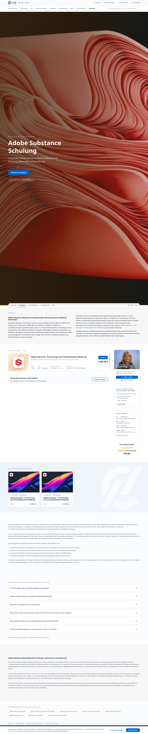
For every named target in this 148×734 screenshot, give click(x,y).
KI (31, 8)
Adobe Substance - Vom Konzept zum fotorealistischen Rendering (59, 357)
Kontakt (97, 3)
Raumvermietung (109, 2)
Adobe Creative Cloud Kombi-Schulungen (43, 711)
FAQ (53, 305)
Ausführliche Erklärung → (122, 435)
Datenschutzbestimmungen (61, 731)
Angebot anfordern (100, 379)
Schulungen (22, 305)
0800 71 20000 (128, 377)
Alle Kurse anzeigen (18, 172)
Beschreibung (45, 305)
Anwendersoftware (41, 8)
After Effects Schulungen (36, 715)
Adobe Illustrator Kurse (16, 715)
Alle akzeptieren (133, 730)
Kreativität (53, 8)
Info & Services (123, 2)
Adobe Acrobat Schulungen (113, 711)
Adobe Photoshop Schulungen (91, 711)
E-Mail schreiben (128, 380)
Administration (13, 8)
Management (63, 8)
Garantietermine (33, 305)
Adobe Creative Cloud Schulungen (21, 136)
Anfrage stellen (121, 404)
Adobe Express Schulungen (17, 711)
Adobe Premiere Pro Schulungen (57, 715)
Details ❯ (103, 357)
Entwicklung (24, 8)
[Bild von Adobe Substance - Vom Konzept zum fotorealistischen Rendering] (18, 362)
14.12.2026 (57, 368)
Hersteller (92, 8)
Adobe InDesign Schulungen (68, 711)
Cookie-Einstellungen (116, 730)
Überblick (13, 305)
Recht (72, 8)
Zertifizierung (81, 8)
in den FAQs (45, 637)
